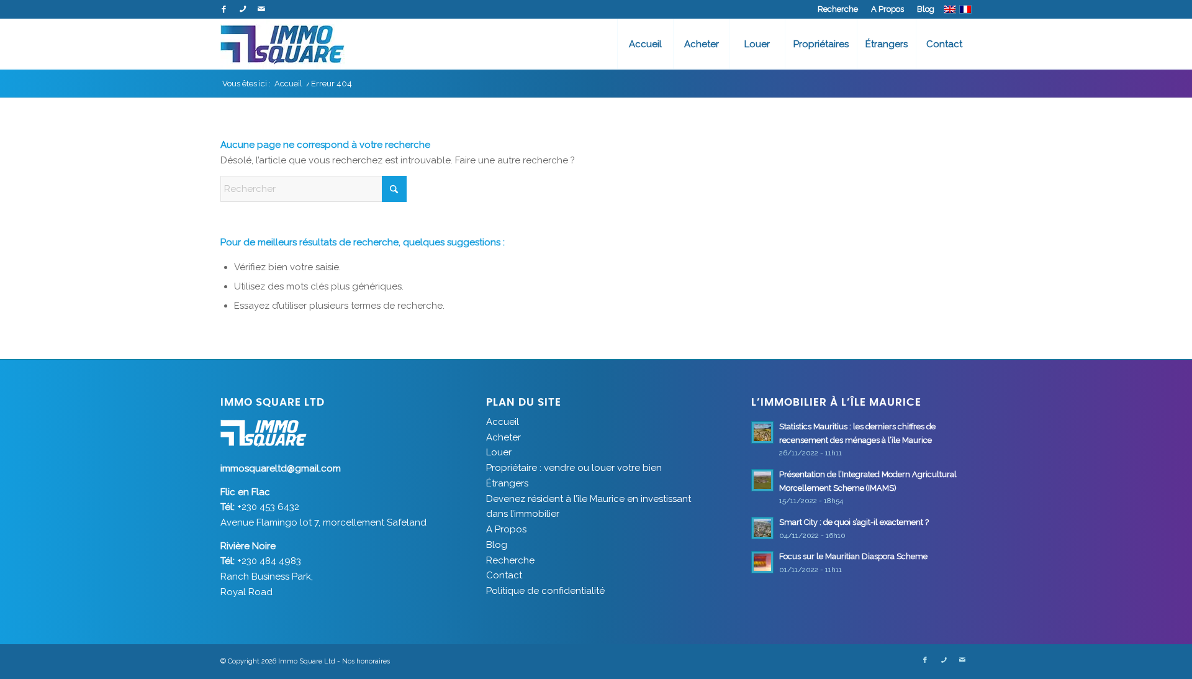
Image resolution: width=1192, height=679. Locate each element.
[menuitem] (838, 9)
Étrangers (507, 483)
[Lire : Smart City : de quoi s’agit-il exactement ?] (762, 528)
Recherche (838, 9)
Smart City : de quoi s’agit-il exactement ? (854, 522)
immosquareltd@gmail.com (280, 468)
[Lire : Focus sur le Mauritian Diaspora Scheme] (762, 562)
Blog (925, 9)
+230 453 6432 (268, 507)
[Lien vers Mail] (261, 9)
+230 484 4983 (269, 561)
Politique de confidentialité (545, 590)
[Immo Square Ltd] (282, 44)
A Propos (887, 9)
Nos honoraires (366, 661)
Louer (499, 452)
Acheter (503, 437)
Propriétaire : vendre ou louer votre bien (574, 467)
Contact (504, 575)
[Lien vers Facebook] (224, 9)
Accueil (502, 421)
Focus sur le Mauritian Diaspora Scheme (854, 556)
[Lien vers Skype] (242, 9)
